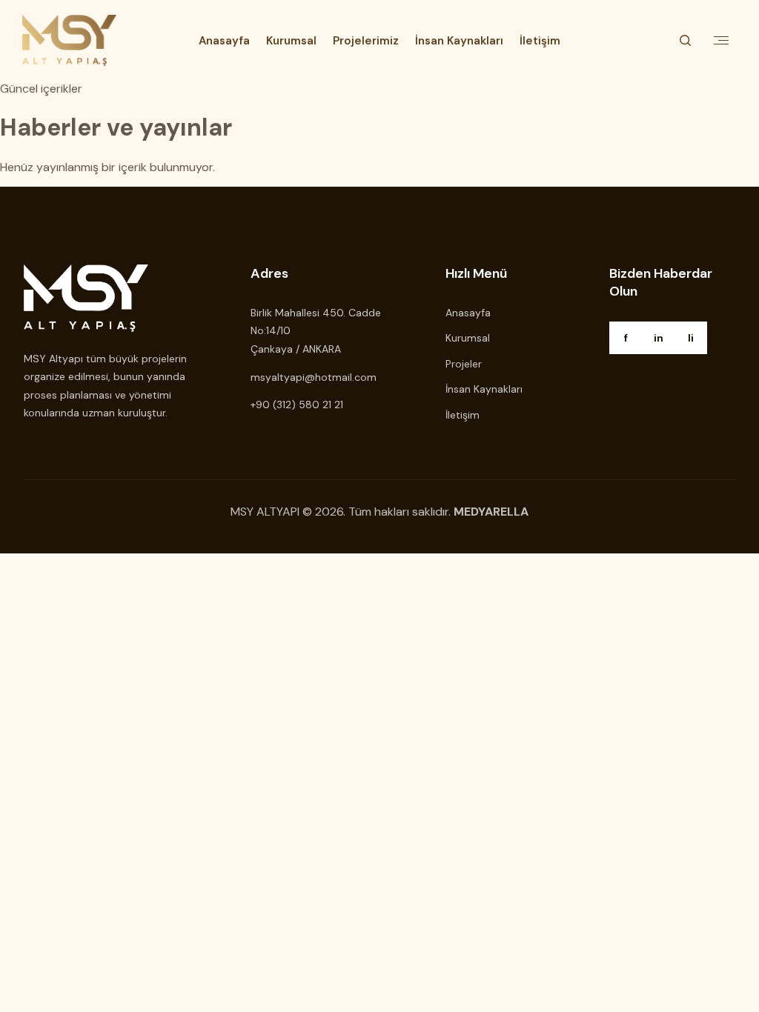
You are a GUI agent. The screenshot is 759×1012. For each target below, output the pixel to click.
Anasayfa (224, 40)
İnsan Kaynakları (459, 40)
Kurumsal (291, 40)
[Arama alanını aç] (684, 40)
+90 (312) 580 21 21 (297, 404)
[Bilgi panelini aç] (721, 40)
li (691, 337)
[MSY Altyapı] (69, 40)
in (658, 337)
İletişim (540, 40)
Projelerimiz (366, 40)
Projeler (463, 363)
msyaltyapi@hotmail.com (314, 377)
